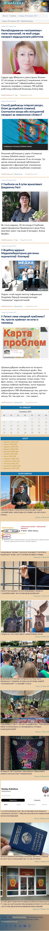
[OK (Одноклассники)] (29, 926)
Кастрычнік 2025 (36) (12, 466)
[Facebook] (11, 926)
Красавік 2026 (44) (11, 452)
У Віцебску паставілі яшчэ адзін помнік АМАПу (22, 634)
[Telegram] (6, 926)
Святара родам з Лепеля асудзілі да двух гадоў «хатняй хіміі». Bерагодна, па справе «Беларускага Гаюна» (23, 512)
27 (18, 433)
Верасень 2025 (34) (11, 468)
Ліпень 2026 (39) (10, 444)
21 (25, 429)
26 (11, 433)
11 (4, 426)
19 (11, 429)
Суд (16, 95)
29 (32, 433)
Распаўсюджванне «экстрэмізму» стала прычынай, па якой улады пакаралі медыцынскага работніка (22, 33)
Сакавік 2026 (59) (10, 454)
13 (18, 426)
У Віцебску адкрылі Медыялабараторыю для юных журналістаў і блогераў (20, 253)
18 (4, 429)
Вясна (15, 10)
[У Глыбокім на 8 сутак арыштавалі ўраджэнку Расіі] (25, 207)
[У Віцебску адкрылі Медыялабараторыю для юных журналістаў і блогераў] (25, 276)
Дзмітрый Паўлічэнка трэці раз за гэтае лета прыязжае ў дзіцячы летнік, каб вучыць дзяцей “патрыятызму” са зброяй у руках (22, 681)
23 (39, 429)
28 (25, 433)
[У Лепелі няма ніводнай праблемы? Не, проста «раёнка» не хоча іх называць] (25, 343)
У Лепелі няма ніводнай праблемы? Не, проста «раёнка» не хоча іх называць (23, 319)
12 (11, 426)
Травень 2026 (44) (11, 449)
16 (39, 426)
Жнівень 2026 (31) (11, 442)
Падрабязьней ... (27, 95)
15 (32, 426)
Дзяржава (19, 174)
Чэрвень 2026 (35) (11, 447)
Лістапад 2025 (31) (11, 464)
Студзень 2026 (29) (11, 459)
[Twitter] (15, 926)
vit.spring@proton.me (9, 921)
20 (18, 429)
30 (39, 433)
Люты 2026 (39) (10, 456)
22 (32, 429)
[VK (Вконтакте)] (20, 926)
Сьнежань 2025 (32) (12, 461)
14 (25, 426)
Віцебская (14, 2)
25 (4, 433)
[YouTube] (25, 926)
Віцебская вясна (19, 917)
